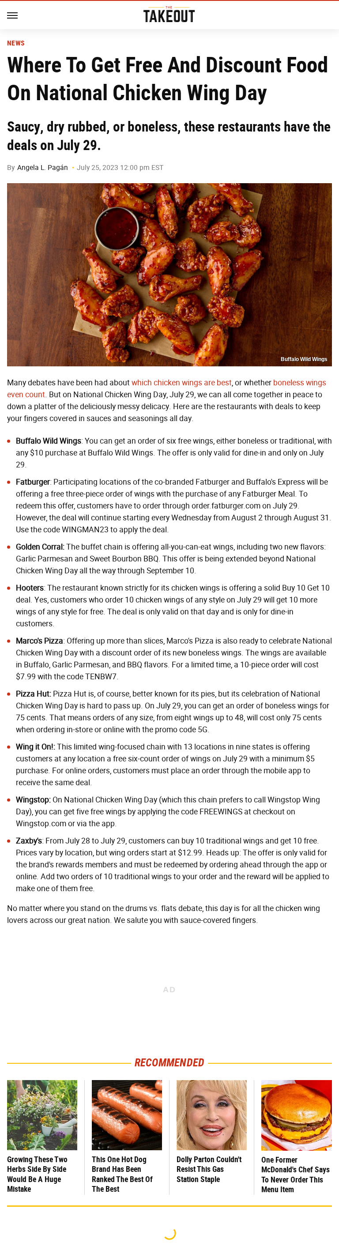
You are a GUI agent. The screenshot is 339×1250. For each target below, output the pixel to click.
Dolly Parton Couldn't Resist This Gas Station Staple (209, 1169)
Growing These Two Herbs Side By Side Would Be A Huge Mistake (37, 1174)
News (15, 43)
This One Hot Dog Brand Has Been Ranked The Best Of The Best (122, 1174)
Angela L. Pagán (42, 167)
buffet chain (102, 547)
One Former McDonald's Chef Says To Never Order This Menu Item (295, 1174)
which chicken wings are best (182, 383)
